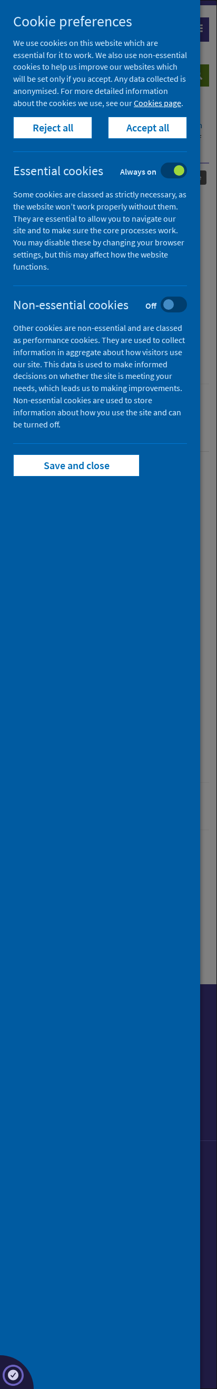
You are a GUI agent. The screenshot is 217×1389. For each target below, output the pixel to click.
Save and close (77, 465)
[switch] (108, 171)
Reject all (53, 127)
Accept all (147, 127)
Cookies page (157, 103)
